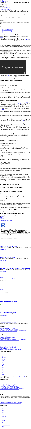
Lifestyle (3, 364)
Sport (2, 365)
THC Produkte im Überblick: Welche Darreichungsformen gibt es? (8, 331)
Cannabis (3, 368)
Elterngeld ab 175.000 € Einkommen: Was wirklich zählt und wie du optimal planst (10, 349)
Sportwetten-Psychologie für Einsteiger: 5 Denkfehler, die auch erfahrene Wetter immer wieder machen (13, 339)
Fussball (3, 358)
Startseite (3, 426)
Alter (2, 421)
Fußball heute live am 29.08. (3, 336)
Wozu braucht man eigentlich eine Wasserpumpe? (8, 257)
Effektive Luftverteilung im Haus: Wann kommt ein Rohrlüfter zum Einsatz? (9, 389)
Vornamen (2, 216)
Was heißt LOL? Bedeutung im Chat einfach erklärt (6, 348)
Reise (2, 362)
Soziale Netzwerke (4, 416)
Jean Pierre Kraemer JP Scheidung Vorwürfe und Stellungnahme (8, 328)
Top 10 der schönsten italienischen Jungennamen (8, 312)
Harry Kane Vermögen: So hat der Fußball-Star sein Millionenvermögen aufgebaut (10, 403)
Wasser (23, 120)
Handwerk (3, 363)
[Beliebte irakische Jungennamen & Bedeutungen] (3, 315)
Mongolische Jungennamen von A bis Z (6, 28)
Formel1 (3, 371)
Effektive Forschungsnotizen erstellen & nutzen (6, 344)
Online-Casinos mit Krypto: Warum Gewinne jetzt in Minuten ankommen (9, 340)
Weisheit (10, 47)
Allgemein (3, 356)
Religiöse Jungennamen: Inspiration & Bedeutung (8, 301)
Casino (2, 369)
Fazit (2, 32)
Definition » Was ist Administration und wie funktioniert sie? (7, 345)
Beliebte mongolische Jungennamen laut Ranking (7, 29)
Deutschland (1, 37)
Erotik (2, 370)
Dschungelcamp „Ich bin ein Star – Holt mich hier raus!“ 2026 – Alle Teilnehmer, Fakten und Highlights (13, 401)
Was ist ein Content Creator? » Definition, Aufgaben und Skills (8, 346)
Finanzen (3, 366)
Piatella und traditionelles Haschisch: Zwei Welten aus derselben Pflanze (9, 381)
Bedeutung (27, 39)
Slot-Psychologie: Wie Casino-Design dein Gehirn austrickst (7, 337)
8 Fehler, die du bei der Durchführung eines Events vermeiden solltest (9, 386)
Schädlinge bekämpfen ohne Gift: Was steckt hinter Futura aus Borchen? (9, 329)
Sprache (8, 75)
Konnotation (19, 103)
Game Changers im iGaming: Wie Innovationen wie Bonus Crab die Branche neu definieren (15, 268)
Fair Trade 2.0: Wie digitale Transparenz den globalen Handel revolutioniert (9, 387)
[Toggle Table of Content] (0, 26)
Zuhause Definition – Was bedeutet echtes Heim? (8, 278)
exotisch (2, 98)
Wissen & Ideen (1, 277)
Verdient (3, 374)
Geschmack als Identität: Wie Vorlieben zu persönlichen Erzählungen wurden (10, 384)
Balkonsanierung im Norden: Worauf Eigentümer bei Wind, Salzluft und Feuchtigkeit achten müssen (13, 330)
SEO (2, 372)
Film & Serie (3, 359)
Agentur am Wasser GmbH (6, 425)
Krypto (2, 413)
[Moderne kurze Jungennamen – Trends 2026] (3, 283)
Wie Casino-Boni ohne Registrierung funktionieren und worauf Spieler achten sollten (11, 392)
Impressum (3, 427)
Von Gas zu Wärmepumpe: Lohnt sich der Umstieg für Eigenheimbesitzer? (9, 385)
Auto (2, 407)
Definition (3, 412)
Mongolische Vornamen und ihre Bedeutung (7, 30)
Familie (3, 361)
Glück (27, 102)
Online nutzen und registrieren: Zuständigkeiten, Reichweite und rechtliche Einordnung (11, 402)
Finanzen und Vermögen (22, 376)
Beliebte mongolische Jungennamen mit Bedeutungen (8, 31)
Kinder (29, 147)
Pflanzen (3, 109)
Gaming (3, 360)
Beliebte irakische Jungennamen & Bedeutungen (8, 322)
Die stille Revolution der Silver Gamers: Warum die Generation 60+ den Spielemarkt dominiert (12, 388)
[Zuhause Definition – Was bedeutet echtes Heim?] (3, 271)
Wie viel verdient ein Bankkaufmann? (5, 338)
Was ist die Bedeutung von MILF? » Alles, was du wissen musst (8, 347)
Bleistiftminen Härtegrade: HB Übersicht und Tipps (8, 246)
